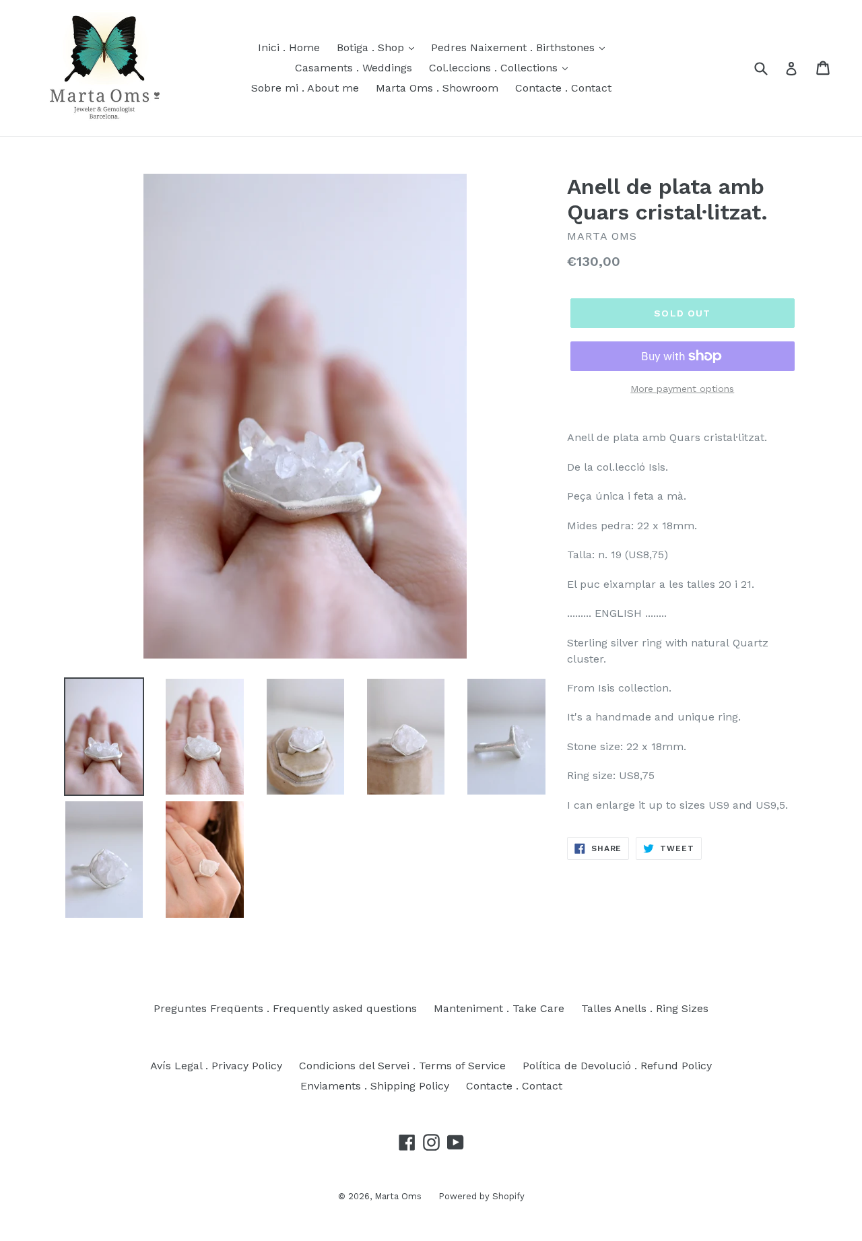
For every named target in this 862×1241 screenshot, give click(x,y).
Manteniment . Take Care (499, 1008)
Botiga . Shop (372, 47)
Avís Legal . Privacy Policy (216, 1065)
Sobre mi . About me (305, 87)
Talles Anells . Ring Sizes (644, 1008)
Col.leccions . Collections (495, 67)
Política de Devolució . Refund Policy (617, 1065)
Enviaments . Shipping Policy (374, 1085)
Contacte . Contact (563, 87)
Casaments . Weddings (353, 67)
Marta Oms (398, 1196)
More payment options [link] (682, 388)
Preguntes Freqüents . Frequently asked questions (285, 1008)
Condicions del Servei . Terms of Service (402, 1065)
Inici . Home (289, 47)
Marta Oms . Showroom (437, 87)
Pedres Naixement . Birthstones (514, 47)
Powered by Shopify (481, 1196)
